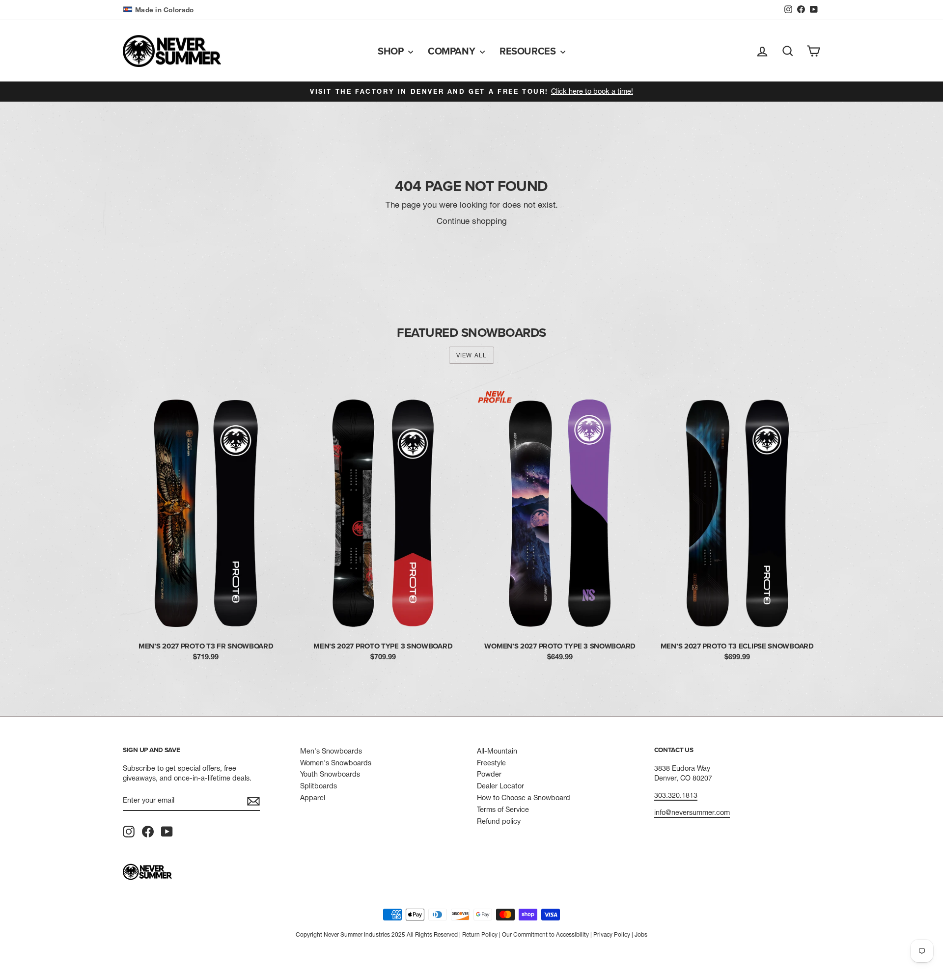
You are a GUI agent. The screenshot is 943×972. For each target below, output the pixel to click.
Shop (392, 51)
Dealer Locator (500, 786)
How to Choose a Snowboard (523, 797)
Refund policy (499, 821)
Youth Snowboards (330, 774)
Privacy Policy (611, 934)
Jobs (641, 934)
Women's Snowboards (335, 762)
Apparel (312, 797)
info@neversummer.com (692, 812)
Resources (528, 51)
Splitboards (318, 786)
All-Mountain (497, 751)
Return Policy (480, 934)
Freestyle (491, 762)
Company (452, 51)
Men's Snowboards (331, 751)
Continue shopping (472, 221)
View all (471, 355)
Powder (489, 774)
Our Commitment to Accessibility (545, 934)
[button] (159, 10)
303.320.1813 (675, 795)
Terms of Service (503, 809)
